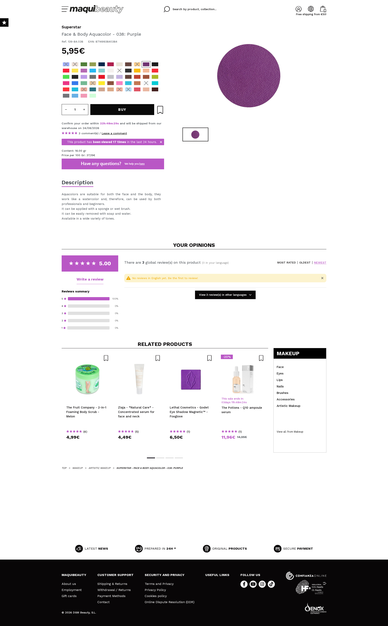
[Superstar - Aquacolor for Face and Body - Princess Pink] (84, 96)
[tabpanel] (248, 75)
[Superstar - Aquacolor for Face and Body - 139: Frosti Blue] (75, 96)
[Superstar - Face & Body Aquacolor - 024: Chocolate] (110, 83)
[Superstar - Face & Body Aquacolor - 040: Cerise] (66, 71)
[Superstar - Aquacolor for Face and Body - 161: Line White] (110, 71)
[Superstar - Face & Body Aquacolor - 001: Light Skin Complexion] (146, 71)
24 (243, 402)
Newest (320, 262)
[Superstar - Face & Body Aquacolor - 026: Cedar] (146, 77)
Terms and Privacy (159, 583)
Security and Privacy (165, 575)
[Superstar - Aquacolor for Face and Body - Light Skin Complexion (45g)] (101, 89)
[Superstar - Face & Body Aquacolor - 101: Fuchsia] (66, 83)
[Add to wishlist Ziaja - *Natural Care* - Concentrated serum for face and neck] (139, 358)
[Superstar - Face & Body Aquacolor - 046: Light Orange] (137, 64)
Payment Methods (111, 596)
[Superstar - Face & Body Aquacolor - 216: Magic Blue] (93, 71)
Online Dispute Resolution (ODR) (169, 602)
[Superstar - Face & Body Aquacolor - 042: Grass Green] (93, 64)
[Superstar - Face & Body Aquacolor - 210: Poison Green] (66, 77)
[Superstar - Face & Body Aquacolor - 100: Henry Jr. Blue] (128, 83)
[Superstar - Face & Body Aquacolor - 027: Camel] (93, 83)
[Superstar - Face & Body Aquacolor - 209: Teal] (155, 83)
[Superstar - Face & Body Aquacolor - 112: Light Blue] (75, 83)
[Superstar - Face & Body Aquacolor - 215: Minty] (75, 89)
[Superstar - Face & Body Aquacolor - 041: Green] (84, 64)
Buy (87, 444)
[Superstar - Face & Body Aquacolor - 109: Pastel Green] (101, 71)
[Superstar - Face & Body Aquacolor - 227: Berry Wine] (110, 64)
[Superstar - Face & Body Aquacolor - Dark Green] (119, 96)
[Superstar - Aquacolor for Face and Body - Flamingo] (137, 89)
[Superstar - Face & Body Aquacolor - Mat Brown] (128, 96)
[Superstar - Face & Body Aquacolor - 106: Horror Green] (84, 83)
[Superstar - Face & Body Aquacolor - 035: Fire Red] (155, 71)
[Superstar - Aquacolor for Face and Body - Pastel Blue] (128, 89)
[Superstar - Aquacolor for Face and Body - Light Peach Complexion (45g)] (110, 89)
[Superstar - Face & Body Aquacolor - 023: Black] (155, 64)
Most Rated (286, 262)
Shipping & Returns (112, 583)
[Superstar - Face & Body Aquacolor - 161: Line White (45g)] (146, 83)
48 (108, 123)
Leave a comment (114, 133)
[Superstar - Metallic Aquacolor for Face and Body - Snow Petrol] (93, 89)
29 (115, 123)
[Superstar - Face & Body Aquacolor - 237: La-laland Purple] (84, 77)
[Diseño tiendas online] (315, 608)
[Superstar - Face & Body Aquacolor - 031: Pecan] (137, 83)
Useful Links (217, 575)
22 (102, 123)
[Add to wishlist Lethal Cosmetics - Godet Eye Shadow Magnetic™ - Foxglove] (191, 358)
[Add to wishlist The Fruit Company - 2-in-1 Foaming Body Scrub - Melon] (87, 358)
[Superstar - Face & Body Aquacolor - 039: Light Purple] (84, 71)
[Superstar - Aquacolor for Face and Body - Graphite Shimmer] (66, 96)
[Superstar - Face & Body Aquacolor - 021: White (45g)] (119, 71)
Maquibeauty (74, 575)
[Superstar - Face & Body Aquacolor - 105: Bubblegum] (119, 83)
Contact (103, 602)
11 (232, 402)
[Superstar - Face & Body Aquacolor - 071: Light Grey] (110, 77)
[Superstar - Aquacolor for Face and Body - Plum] (155, 89)
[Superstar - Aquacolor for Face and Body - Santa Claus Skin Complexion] (146, 89)
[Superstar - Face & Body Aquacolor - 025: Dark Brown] (128, 77)
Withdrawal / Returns (114, 590)
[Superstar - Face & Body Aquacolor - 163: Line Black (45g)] (128, 71)
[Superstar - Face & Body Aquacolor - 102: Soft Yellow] (75, 71)
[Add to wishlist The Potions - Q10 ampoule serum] (242, 358)
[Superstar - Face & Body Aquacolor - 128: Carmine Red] (101, 77)
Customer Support (115, 575)
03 (223, 402)
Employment (72, 590)
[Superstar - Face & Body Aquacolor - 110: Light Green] (155, 77)
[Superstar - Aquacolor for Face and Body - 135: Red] (66, 89)
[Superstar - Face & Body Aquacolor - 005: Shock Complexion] (75, 64)
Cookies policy (156, 596)
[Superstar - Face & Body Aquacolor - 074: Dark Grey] (93, 77)
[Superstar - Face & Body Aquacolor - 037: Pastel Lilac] (119, 77)
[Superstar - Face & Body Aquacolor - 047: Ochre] (137, 71)
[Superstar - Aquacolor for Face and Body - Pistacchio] (93, 96)
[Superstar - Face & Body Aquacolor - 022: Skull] (119, 64)
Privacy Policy (155, 590)
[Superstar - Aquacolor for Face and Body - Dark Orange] (119, 89)
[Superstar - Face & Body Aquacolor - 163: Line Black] (75, 77)
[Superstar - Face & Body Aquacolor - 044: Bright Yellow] (101, 83)
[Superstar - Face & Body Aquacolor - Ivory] (110, 96)
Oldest (305, 262)
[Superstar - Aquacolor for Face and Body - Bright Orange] (84, 89)
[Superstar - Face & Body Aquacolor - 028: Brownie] (128, 64)
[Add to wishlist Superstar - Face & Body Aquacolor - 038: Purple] (160, 110)
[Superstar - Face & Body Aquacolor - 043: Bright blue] (66, 64)
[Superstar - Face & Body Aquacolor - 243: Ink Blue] (101, 64)
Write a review (90, 279)
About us (69, 583)
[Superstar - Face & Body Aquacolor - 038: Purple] (146, 64)
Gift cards (69, 596)
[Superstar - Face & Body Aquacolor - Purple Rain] (101, 96)
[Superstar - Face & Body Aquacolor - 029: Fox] (137, 77)
